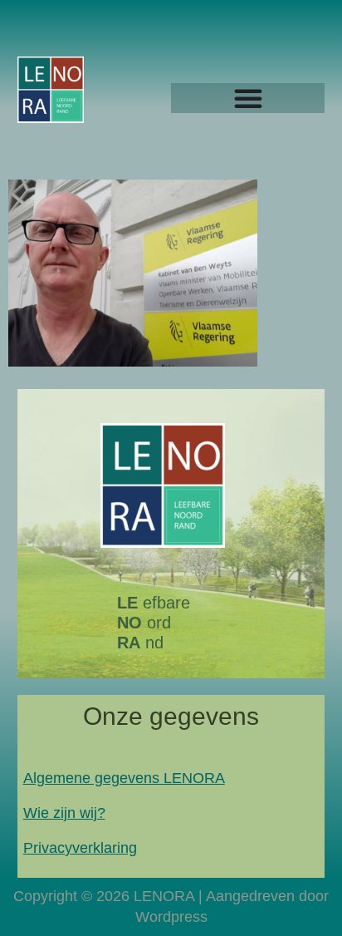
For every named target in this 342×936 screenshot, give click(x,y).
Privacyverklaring (80, 848)
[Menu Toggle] (248, 98)
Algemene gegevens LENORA (124, 778)
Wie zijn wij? (64, 813)
